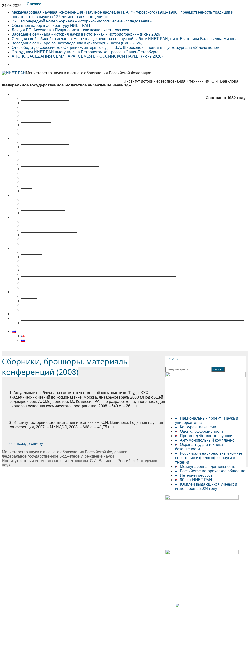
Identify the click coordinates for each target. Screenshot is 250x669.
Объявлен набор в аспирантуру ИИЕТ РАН (51, 25)
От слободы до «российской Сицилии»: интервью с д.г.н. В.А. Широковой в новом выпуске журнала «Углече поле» (115, 47)
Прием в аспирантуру (41, 261)
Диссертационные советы (35, 217)
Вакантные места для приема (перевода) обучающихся (71, 283)
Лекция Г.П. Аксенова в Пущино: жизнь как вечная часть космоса (70, 30)
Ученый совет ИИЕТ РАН (44, 111)
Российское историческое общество (212, 471)
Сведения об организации (45, 103)
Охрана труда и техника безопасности (199, 446)
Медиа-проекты (35, 309)
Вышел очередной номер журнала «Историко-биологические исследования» (82, 21)
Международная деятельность (207, 466)
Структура (30, 107)
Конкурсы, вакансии (198, 427)
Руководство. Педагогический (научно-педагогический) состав (78, 274)
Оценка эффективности (201, 431)
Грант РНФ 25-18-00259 (33, 318)
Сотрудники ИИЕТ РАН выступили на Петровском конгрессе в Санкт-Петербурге (85, 52)
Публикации (22, 155)
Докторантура (34, 270)
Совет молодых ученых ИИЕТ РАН (53, 116)
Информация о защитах (43, 243)
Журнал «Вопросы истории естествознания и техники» (71, 160)
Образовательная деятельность (40, 248)
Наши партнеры (36, 125)
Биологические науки (40, 226)
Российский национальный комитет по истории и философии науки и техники (209, 457)
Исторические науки (39, 230)
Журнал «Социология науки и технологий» (60, 169)
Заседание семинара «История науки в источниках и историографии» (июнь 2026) (86, 34)
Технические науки (38, 239)
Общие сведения (36, 252)
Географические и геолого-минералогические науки (68, 221)
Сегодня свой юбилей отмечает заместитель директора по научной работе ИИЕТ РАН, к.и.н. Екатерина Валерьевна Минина (125, 39)
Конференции (34, 204)
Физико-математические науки (49, 235)
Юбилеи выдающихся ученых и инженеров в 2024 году (206, 486)
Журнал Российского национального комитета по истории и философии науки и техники (101, 173)
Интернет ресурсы (196, 475)
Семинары (31, 208)
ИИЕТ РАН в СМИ (38, 129)
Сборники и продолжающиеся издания (56, 186)
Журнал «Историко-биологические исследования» (67, 164)
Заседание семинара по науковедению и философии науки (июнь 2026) (77, 43)
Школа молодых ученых (43, 213)
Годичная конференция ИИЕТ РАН (53, 182)
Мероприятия (24, 195)
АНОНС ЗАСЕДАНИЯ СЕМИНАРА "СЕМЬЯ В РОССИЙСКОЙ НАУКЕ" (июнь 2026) (87, 56)
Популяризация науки (32, 292)
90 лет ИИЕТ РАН (196, 480)
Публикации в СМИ (38, 305)
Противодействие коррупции (206, 436)
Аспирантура (33, 265)
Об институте (24, 94)
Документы (31, 257)
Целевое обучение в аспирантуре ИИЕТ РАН (53, 314)
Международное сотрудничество (51, 287)
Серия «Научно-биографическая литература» (63, 177)
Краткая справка (36, 98)
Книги (26, 191)
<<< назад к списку (26, 444)
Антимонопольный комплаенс (207, 440)
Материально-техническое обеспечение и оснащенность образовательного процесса (98, 279)
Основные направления (43, 142)
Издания (29, 301)
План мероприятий (38, 199)
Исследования (25, 138)
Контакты (29, 133)
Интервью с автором (40, 296)
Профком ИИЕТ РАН (40, 120)
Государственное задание (45, 147)
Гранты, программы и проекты (49, 151)
